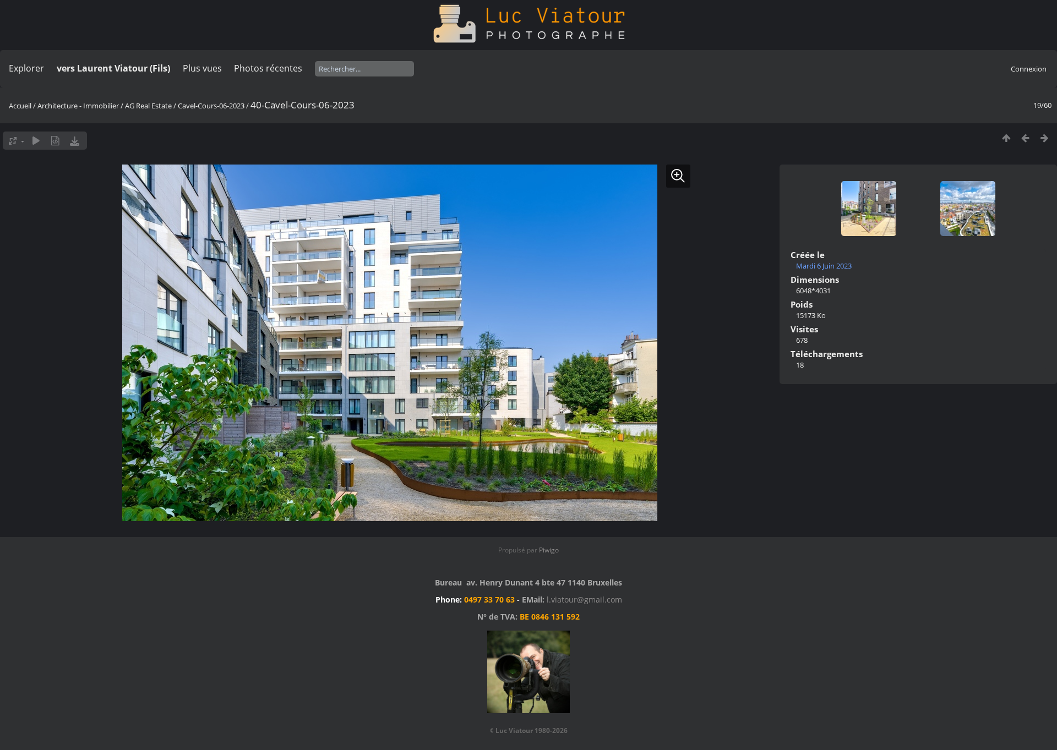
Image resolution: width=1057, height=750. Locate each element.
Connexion (1029, 69)
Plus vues (202, 68)
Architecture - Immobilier (78, 106)
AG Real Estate (148, 106)
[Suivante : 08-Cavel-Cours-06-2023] (1044, 138)
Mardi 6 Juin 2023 (824, 266)
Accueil (20, 106)
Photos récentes (268, 68)
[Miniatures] (1006, 138)
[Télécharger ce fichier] (74, 140)
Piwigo (549, 550)
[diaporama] (36, 140)
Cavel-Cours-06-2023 (211, 106)
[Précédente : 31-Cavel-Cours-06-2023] (1025, 138)
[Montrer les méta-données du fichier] (55, 140)
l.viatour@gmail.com (584, 599)
